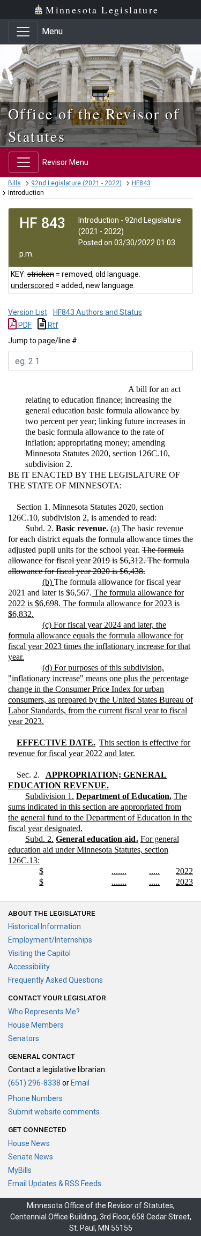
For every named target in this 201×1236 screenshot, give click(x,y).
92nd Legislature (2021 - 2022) (76, 183)
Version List (27, 312)
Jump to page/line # (42, 340)
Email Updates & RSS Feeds (54, 1183)
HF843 (141, 183)
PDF (24, 325)
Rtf (52, 325)
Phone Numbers (35, 1098)
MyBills (20, 1170)
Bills (14, 183)
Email (80, 1083)
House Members (36, 1025)
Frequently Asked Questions (55, 980)
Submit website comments (54, 1111)
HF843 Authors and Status (97, 312)
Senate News (30, 1156)
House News (29, 1143)
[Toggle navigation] (23, 31)
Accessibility (29, 966)
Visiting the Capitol (39, 953)
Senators (23, 1038)
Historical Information (44, 926)
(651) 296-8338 (34, 1083)
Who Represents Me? (44, 1011)
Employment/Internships (50, 940)
